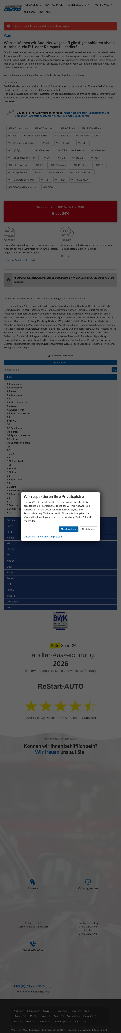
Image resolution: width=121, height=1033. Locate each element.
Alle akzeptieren (68, 529)
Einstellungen (88, 529)
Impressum (56, 536)
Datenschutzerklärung (36, 536)
